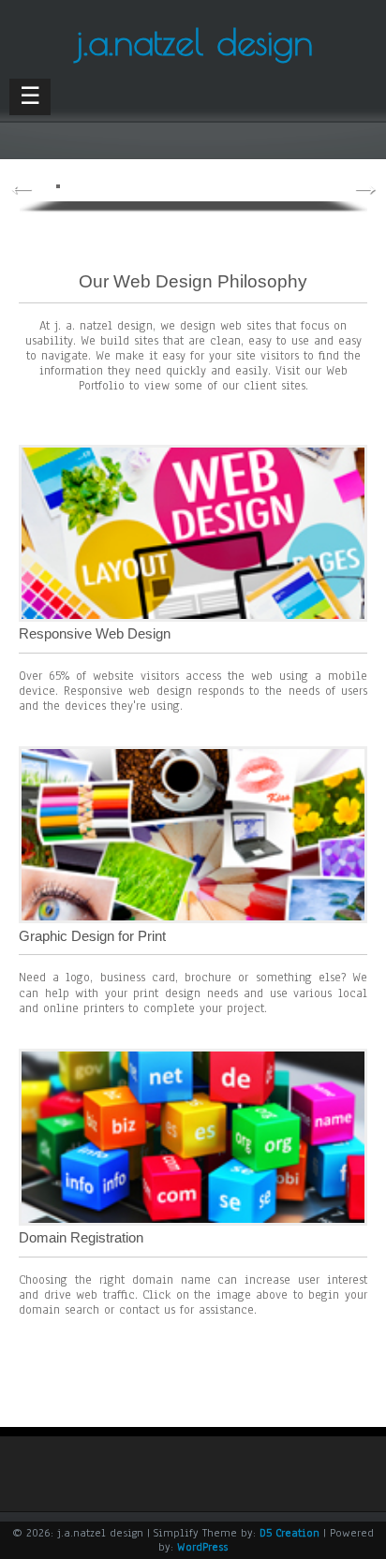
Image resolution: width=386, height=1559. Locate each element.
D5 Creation (289, 1532)
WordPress (202, 1546)
